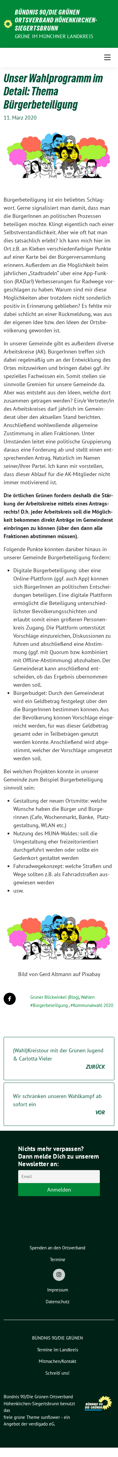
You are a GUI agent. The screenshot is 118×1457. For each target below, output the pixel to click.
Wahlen (88, 997)
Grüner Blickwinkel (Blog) (54, 997)
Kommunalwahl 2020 (93, 1005)
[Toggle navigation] (107, 57)
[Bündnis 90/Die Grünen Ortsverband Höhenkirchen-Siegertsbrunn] (8, 23)
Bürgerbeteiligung (50, 1005)
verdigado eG (41, 1424)
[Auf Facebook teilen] (10, 999)
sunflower (50, 1417)
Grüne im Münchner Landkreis (54, 36)
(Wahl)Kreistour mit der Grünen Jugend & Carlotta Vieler (59, 1058)
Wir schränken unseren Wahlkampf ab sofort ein (59, 1104)
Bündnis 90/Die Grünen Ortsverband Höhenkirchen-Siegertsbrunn (56, 20)
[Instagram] (59, 1275)
